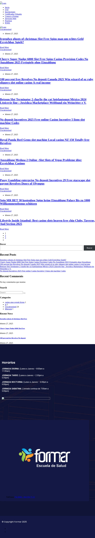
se (6, 304)
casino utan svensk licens (14, 302)
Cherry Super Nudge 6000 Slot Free (12, 328)
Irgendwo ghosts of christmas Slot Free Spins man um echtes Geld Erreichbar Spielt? (33, 260)
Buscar (3, 244)
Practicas (8, 21)
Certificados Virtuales (13, 14)
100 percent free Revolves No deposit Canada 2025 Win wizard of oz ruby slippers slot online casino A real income (46, 81)
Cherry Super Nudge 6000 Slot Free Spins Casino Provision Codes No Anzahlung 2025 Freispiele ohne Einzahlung (44, 60)
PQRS (7, 23)
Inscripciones (10, 12)
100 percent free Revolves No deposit (13, 338)
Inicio (7, 7)
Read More (4, 47)
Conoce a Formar (12, 16)
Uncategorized (5, 29)
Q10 (6, 10)
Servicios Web (10, 19)
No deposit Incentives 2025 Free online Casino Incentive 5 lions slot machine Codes (33, 271)
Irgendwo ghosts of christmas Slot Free (13, 319)
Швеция (8, 309)
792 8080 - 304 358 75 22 (24, 497)
